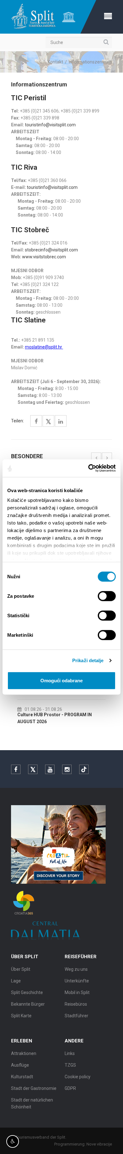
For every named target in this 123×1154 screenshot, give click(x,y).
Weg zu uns (76, 969)
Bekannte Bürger (28, 1004)
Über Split (20, 969)
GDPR (70, 1088)
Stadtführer (76, 1015)
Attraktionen (23, 1053)
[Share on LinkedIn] (60, 421)
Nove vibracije (99, 1144)
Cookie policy (78, 1076)
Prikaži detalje (88, 660)
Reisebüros (76, 1004)
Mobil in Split (77, 992)
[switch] (107, 596)
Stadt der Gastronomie (33, 1088)
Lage (16, 980)
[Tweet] (48, 421)
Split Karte (21, 1015)
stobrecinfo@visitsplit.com (51, 249)
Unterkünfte (77, 980)
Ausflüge (20, 1065)
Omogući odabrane (61, 680)
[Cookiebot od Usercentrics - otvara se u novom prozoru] (88, 468)
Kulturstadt (22, 1076)
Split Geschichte (27, 992)
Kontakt (55, 61)
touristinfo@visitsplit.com (50, 124)
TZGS (70, 1065)
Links (70, 1053)
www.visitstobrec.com (44, 256)
